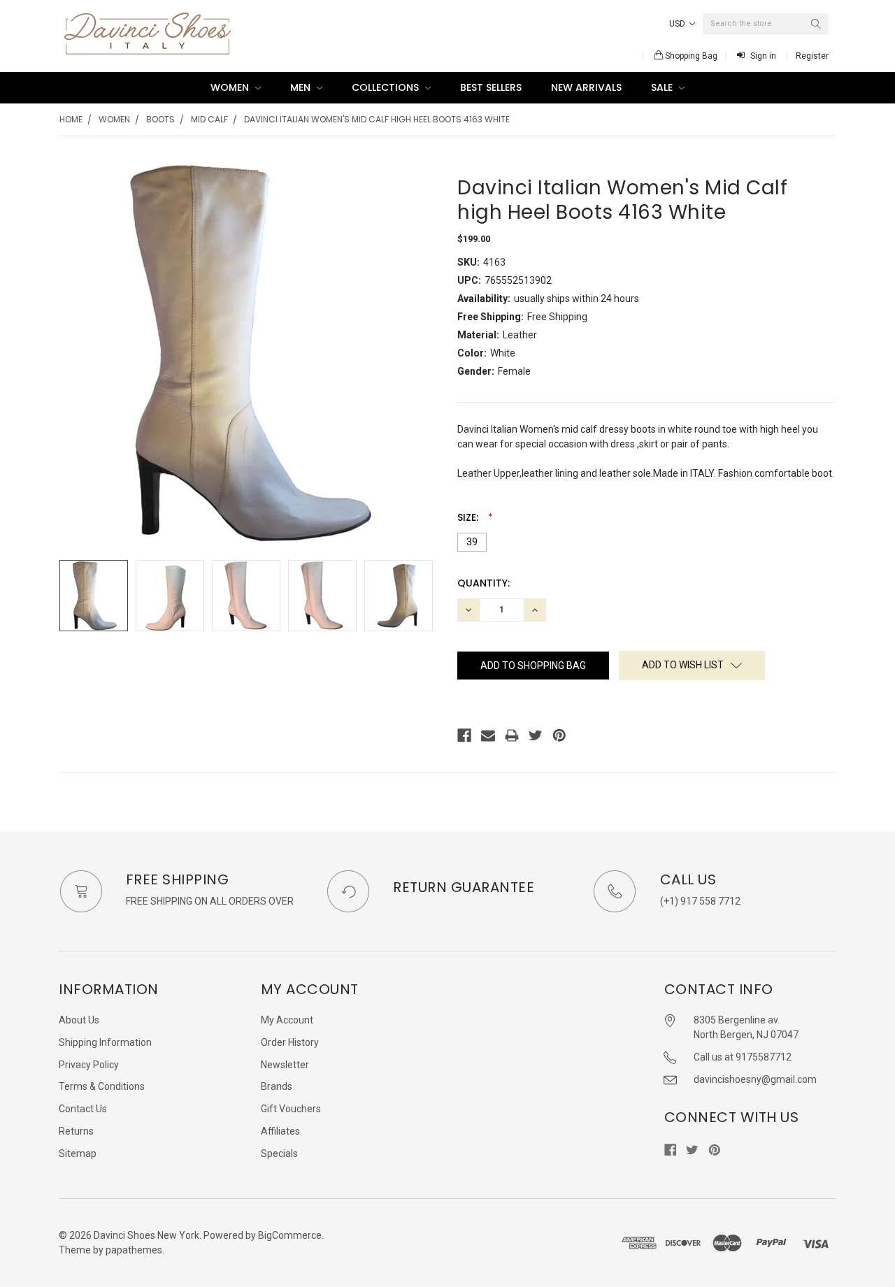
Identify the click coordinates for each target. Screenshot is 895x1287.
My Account (287, 1020)
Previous (73, 596)
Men (301, 87)
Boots (160, 119)
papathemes (134, 1250)
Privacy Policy (89, 1064)
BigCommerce (290, 1235)
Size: (469, 517)
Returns (76, 1131)
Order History (290, 1042)
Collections (387, 87)
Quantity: (483, 583)
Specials (279, 1153)
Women (231, 87)
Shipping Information (105, 1042)
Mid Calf (209, 119)
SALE (663, 87)
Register (812, 56)
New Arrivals (586, 87)
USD (678, 24)
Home (71, 119)
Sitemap (77, 1153)
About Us (79, 1020)
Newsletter (285, 1064)
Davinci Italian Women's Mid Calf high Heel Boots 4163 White (377, 119)
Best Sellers (491, 87)
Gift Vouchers (291, 1108)
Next (424, 596)
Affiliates (280, 1131)
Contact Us (83, 1108)
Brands (276, 1086)
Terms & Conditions (102, 1086)
